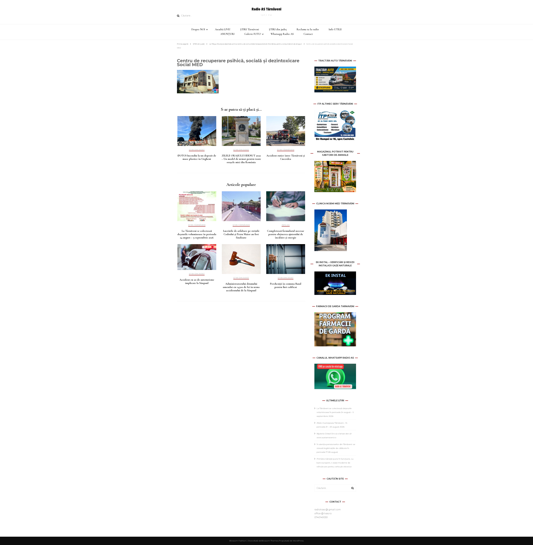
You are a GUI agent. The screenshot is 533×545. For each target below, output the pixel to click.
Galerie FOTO (252, 34)
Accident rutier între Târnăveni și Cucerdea (285, 157)
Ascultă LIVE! (222, 29)
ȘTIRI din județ (278, 29)
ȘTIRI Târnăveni (249, 29)
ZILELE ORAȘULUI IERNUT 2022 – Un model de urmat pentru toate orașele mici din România (241, 159)
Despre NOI (198, 29)
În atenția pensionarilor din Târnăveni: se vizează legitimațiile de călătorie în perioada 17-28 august (336, 448)
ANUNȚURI (227, 34)
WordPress (298, 540)
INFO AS (286, 225)
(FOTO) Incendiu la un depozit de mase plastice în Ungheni (197, 157)
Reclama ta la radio (308, 29)
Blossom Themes (269, 540)
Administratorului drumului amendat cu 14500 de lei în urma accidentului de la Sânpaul (241, 287)
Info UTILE (335, 29)
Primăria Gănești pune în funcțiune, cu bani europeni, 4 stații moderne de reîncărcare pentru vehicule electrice (335, 463)
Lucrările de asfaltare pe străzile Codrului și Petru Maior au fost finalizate (241, 234)
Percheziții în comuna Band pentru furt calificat (285, 285)
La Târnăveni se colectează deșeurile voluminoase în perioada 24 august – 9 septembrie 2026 (196, 234)
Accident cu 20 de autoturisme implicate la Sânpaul (196, 281)
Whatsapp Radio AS (282, 34)
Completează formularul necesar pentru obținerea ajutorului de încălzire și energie (285, 234)
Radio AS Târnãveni (266, 9)
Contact (308, 34)
